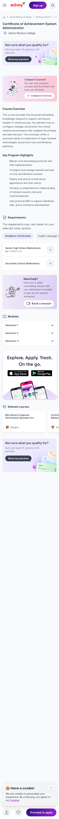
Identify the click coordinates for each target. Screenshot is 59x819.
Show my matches (18, 59)
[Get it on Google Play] (41, 373)
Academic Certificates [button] (18, 235)
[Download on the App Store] (18, 373)
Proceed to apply (41, 812)
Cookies (14, 800)
